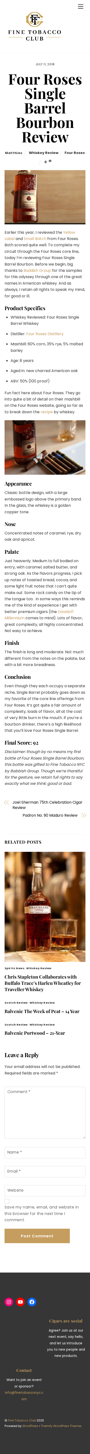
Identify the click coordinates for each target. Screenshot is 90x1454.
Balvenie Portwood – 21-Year (35, 1033)
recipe (47, 412)
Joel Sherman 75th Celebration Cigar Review (47, 805)
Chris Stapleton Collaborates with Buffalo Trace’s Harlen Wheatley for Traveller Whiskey (43, 983)
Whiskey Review (43, 152)
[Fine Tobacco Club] (35, 47)
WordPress (30, 1426)
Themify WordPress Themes (61, 1426)
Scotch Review (16, 1003)
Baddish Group (37, 270)
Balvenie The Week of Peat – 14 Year (42, 1011)
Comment (19, 1091)
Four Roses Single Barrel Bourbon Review (45, 107)
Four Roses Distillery (45, 334)
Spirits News (15, 968)
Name (14, 1152)
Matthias (13, 153)
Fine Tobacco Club (22, 1420)
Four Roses (75, 152)
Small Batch (35, 238)
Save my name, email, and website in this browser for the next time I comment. (42, 1213)
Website (15, 1190)
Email (14, 1171)
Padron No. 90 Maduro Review (50, 815)
